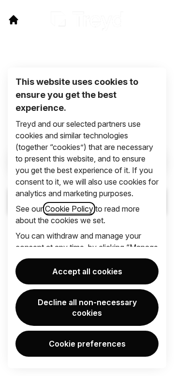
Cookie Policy (69, 209)
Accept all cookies (87, 271)
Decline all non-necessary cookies (87, 307)
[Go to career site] (13, 20)
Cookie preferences (87, 344)
